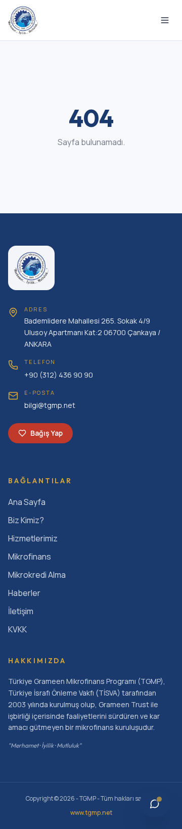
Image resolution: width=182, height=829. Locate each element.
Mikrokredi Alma (37, 574)
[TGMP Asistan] (155, 804)
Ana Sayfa (27, 502)
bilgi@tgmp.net (49, 405)
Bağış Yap (46, 433)
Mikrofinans (29, 556)
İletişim (20, 611)
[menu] (165, 20)
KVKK (17, 629)
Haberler (24, 592)
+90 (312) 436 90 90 (58, 375)
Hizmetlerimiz (33, 538)
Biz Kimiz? (26, 520)
